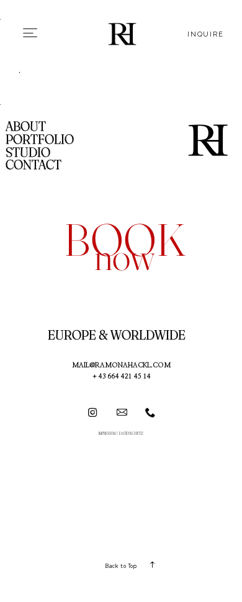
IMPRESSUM (107, 433)
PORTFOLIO (40, 139)
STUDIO (28, 152)
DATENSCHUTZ (131, 433)
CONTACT (33, 164)
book (125, 240)
